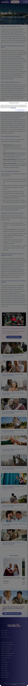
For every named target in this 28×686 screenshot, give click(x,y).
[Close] (26, 103)
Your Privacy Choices (20, 110)
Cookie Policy (13, 107)
